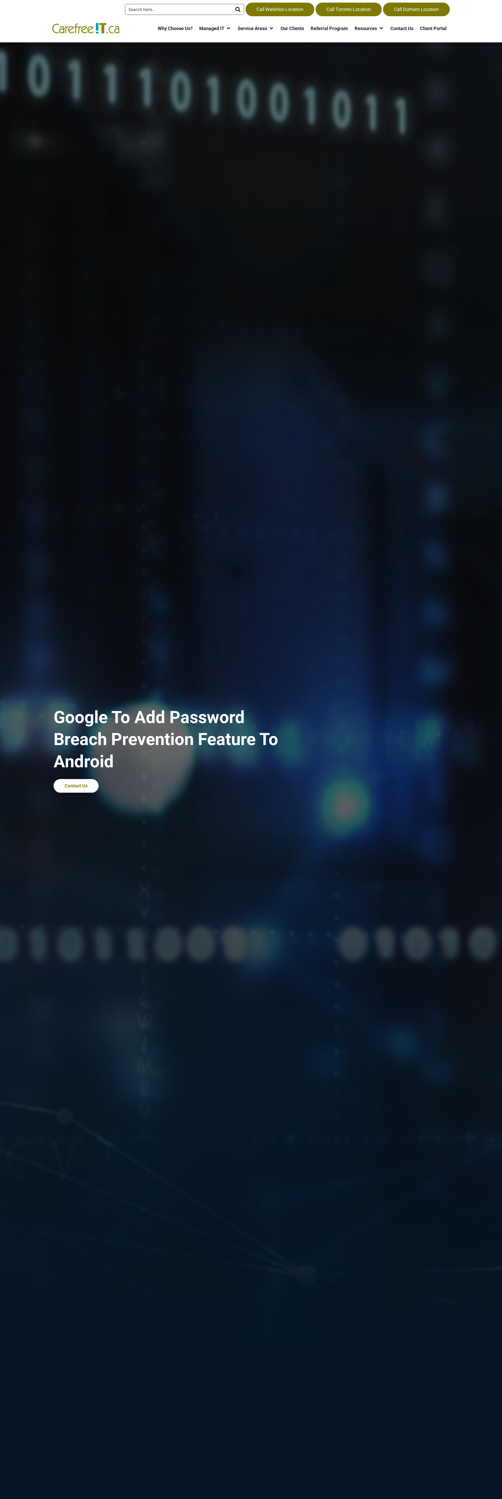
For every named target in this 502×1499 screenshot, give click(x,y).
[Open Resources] (381, 28)
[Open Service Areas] (271, 28)
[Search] (238, 9)
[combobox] (178, 9)
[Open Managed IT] (228, 28)
